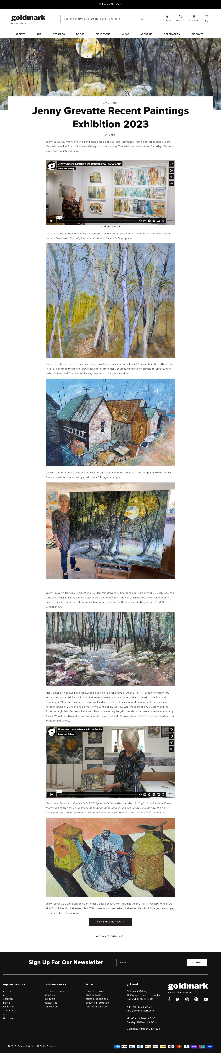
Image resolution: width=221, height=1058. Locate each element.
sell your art (51, 1007)
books (6, 1003)
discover (8, 1018)
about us (8, 1010)
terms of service (95, 991)
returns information (97, 1007)
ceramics (8, 999)
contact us (50, 1003)
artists (7, 991)
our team (49, 999)
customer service (54, 991)
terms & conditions (97, 999)
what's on (8, 1007)
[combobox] (103, 19)
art (5, 995)
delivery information (97, 1003)
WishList (181, 20)
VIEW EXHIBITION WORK (110, 922)
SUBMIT (197, 962)
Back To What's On (112, 936)
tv (4, 1014)
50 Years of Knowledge (110, 4)
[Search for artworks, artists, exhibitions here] (142, 18)
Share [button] (112, 135)
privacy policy (94, 995)
